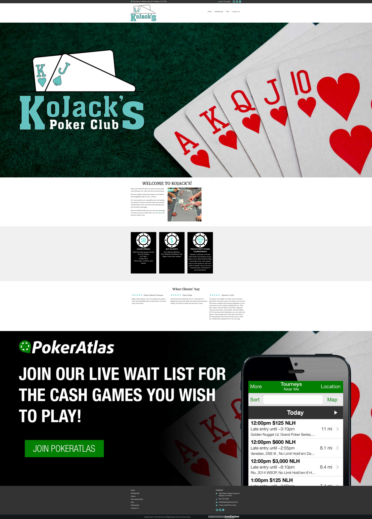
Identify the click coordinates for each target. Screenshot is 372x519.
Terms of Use (179, 517)
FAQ (227, 11)
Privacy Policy (186, 517)
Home (210, 11)
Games (133, 496)
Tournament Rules (137, 499)
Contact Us (236, 11)
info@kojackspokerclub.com (228, 502)
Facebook (159, 213)
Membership (219, 11)
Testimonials (135, 505)
